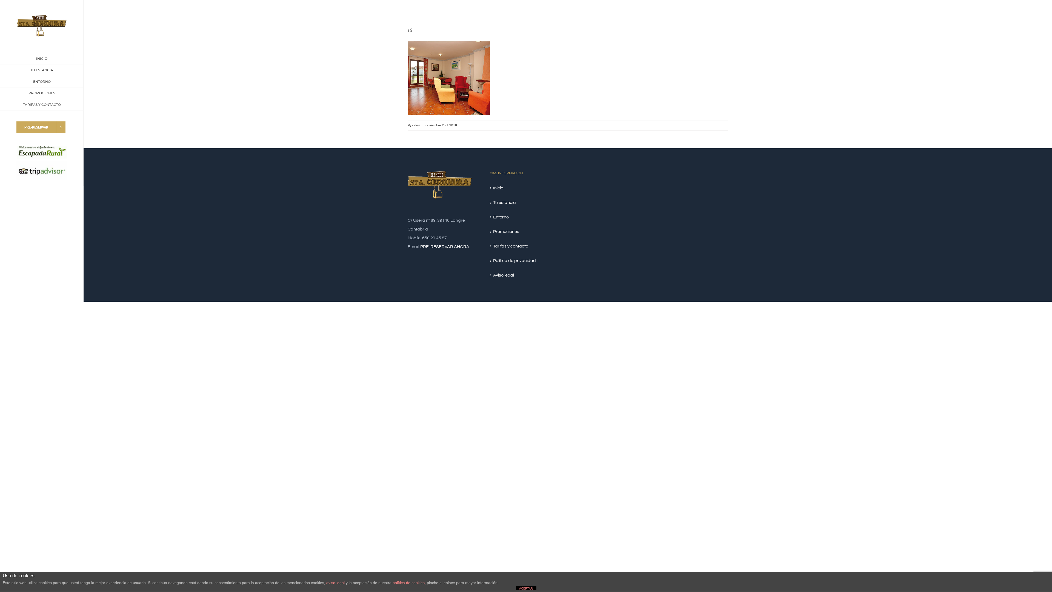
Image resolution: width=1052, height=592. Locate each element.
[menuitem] (42, 58)
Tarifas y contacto (510, 246)
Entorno (501, 217)
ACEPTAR (526, 588)
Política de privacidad (514, 260)
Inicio (498, 188)
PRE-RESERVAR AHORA (444, 246)
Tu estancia (504, 202)
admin (416, 125)
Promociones (506, 231)
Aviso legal (503, 275)
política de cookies (409, 582)
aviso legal (335, 582)
